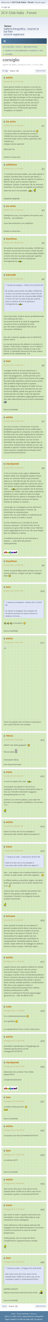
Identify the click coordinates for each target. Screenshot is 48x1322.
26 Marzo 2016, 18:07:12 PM (13, 591)
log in (43, 2)
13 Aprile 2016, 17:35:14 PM (13, 642)
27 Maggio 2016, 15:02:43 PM (14, 1262)
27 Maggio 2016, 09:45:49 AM (14, 1183)
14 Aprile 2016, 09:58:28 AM (13, 851)
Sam (8, 361)
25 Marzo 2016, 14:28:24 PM (13, 279)
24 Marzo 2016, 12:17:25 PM (13, 169)
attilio (9, 77)
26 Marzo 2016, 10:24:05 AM (13, 468)
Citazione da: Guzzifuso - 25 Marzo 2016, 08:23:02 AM (25, 285)
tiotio (9, 772)
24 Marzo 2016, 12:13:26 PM (13, 126)
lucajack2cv (33, 50)
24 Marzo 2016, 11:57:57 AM (13, 82)
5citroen (10, 916)
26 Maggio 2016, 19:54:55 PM (14, 1155)
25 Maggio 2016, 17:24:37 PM (14, 1041)
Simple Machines (28, 1316)
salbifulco (11, 164)
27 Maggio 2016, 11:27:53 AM (14, 1209)
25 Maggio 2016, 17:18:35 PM (14, 961)
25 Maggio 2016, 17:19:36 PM (14, 1011)
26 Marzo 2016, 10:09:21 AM (13, 421)
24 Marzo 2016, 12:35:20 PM (13, 210)
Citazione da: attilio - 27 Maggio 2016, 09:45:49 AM (24, 1268)
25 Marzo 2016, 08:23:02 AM (13, 243)
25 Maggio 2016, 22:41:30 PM (14, 1066)
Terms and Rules (23, 1314)
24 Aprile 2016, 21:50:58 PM (13, 920)
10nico (9, 735)
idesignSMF (39, 1316)
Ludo (8, 1006)
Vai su (4, 1306)
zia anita (11, 121)
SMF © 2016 (17, 1316)
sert (40, 50)
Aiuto (13, 1314)
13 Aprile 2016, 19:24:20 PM (13, 740)
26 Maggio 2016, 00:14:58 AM (14, 1101)
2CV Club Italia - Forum (18, 13)
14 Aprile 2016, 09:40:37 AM (13, 826)
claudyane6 (12, 463)
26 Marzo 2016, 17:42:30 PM (13, 565)
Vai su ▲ (34, 1314)
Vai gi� (5, 71)
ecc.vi (24, 977)
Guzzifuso (11, 238)
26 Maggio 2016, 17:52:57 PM (14, 1130)
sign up (7, 7)
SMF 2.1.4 (8, 1316)
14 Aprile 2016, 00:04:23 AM (13, 776)
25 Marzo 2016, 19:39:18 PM (13, 365)
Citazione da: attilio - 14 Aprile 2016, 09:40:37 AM (23, 857)
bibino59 (11, 274)
